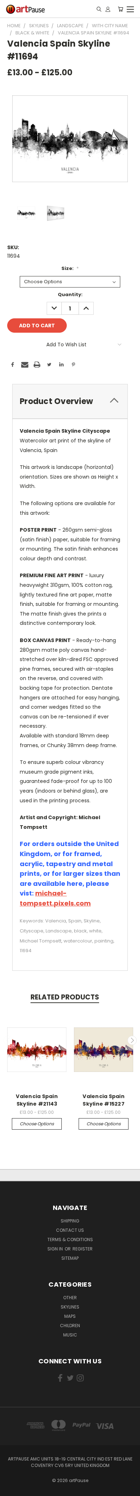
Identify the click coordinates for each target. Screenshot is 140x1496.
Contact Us (70, 1230)
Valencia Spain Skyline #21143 (37, 1100)
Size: (70, 268)
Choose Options (37, 1124)
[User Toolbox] (108, 9)
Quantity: (70, 294)
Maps (70, 1316)
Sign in (55, 1249)
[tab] (70, 401)
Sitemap (70, 1258)
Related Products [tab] (65, 997)
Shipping (70, 1221)
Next (132, 1040)
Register (83, 1249)
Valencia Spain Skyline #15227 (104, 1100)
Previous (8, 1040)
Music (70, 1335)
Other (70, 1298)
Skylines (70, 1307)
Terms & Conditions (70, 1239)
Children (70, 1325)
